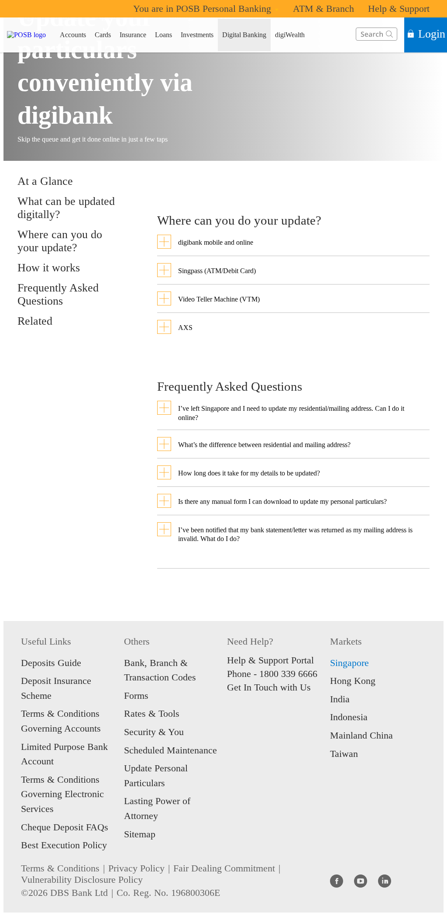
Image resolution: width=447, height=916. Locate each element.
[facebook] (336, 880)
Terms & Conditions (60, 868)
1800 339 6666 (288, 673)
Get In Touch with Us (269, 687)
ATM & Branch (323, 8)
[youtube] (360, 880)
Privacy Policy (136, 868)
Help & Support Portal (270, 660)
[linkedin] (384, 880)
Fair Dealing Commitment (224, 868)
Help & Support (399, 8)
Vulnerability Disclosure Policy (82, 879)
